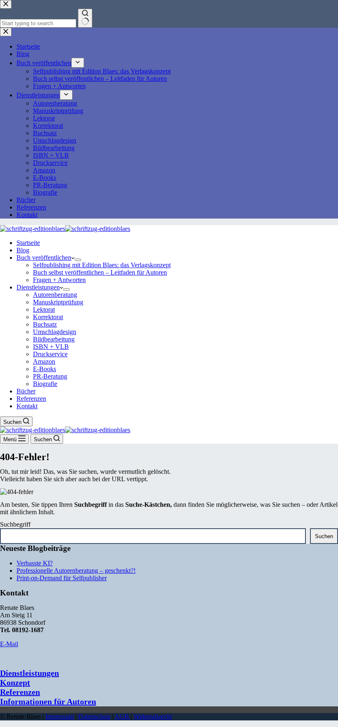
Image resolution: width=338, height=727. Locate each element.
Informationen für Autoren (48, 701)
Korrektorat (48, 316)
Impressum (59, 716)
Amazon (44, 361)
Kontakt (27, 405)
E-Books (44, 368)
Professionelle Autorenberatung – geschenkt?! (76, 570)
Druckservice (50, 354)
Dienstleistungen (38, 287)
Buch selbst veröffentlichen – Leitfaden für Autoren (100, 272)
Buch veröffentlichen (43, 257)
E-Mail (9, 643)
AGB (123, 716)
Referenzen (31, 398)
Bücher (25, 391)
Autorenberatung (55, 294)
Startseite (28, 242)
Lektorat (44, 309)
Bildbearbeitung (54, 339)
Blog (22, 250)
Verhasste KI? (34, 563)
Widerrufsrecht (153, 716)
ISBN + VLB (51, 346)
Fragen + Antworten (59, 279)
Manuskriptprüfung (58, 302)
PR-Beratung (50, 376)
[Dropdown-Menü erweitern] (78, 260)
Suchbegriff (15, 524)
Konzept (15, 682)
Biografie (45, 383)
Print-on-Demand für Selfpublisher (61, 577)
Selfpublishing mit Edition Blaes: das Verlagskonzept (102, 264)
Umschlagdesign (54, 331)
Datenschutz (94, 716)
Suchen (324, 536)
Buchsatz (45, 324)
